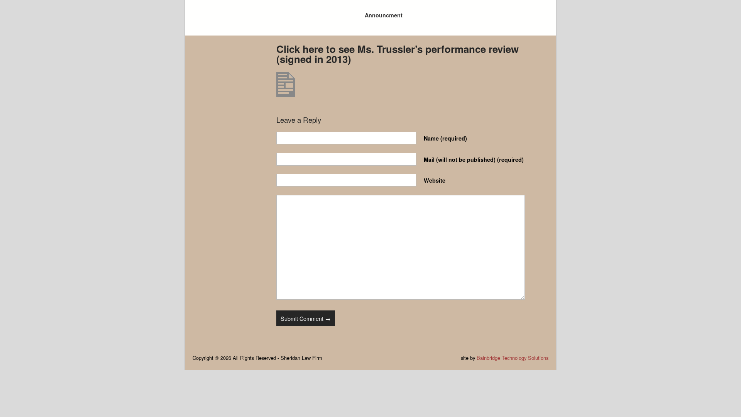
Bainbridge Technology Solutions (512, 357)
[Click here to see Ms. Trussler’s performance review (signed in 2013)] (285, 94)
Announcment (384, 15)
